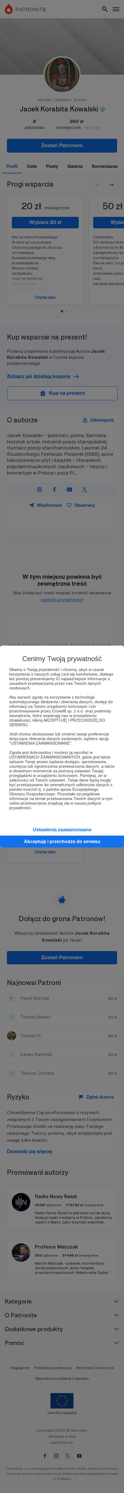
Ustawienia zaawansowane (62, 829)
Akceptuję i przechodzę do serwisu (62, 841)
